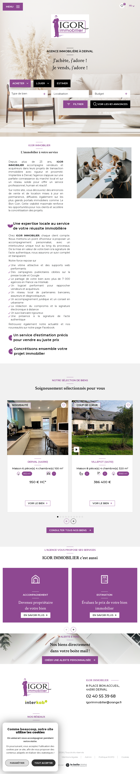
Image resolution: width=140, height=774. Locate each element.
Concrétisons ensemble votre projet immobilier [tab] (40, 351)
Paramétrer (17, 762)
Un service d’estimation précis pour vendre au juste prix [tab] (40, 337)
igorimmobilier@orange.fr (104, 702)
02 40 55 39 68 (101, 696)
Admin (88, 757)
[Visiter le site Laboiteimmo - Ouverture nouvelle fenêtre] (76, 765)
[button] (73, 521)
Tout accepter (43, 762)
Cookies (125, 757)
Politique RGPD (106, 757)
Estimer (62, 83)
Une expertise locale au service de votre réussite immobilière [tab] (41, 226)
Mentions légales (70, 757)
